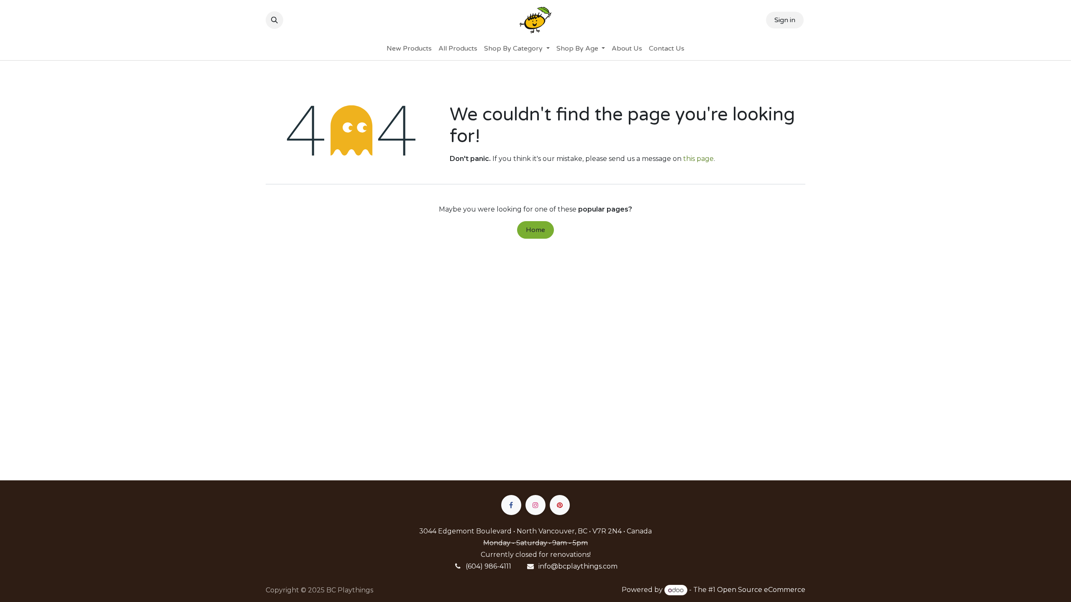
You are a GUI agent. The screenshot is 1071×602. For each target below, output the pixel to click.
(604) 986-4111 (488, 566)
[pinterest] (560, 505)
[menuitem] (409, 48)
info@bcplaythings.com (577, 566)
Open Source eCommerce (761, 590)
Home (535, 230)
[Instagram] (535, 505)
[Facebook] (511, 505)
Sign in (784, 20)
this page (698, 159)
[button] (274, 20)
